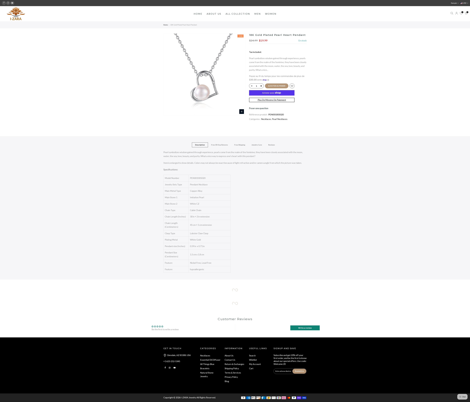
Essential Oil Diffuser (210, 359)
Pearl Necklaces (279, 119)
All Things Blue (207, 364)
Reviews (271, 145)
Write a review (305, 328)
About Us (229, 355)
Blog (227, 381)
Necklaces (266, 119)
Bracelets (204, 368)
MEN (257, 13)
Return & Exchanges (234, 364)
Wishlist (253, 359)
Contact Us (230, 359)
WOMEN (270, 13)
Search (252, 355)
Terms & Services (233, 372)
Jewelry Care (257, 145)
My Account (255, 364)
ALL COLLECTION (238, 13)
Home (165, 25)
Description (200, 145)
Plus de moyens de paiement (272, 99)
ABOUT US (214, 13)
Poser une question (258, 108)
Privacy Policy (231, 377)
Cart (251, 368)
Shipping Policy (232, 368)
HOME (198, 13)
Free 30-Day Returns (219, 145)
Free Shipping (239, 145)
